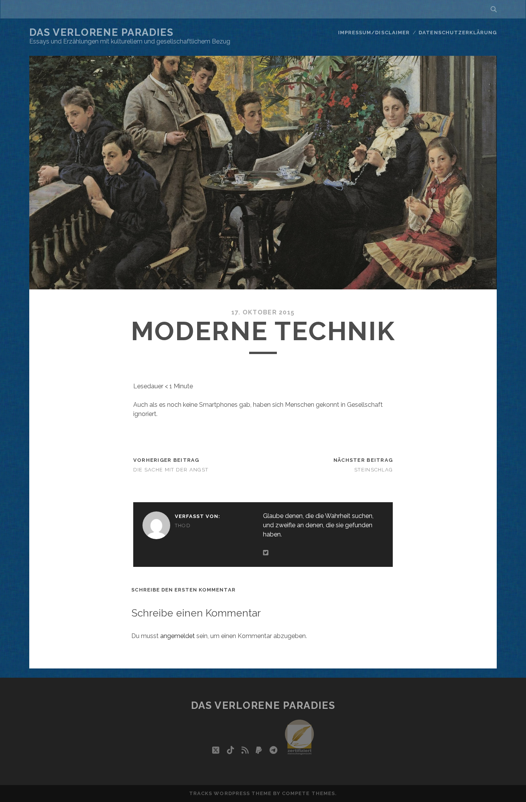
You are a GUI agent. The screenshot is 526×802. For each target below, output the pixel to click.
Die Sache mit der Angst (170, 470)
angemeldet (177, 636)
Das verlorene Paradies (101, 32)
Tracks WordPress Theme (230, 793)
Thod (183, 525)
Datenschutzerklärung (458, 32)
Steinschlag (373, 470)
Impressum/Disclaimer (374, 32)
